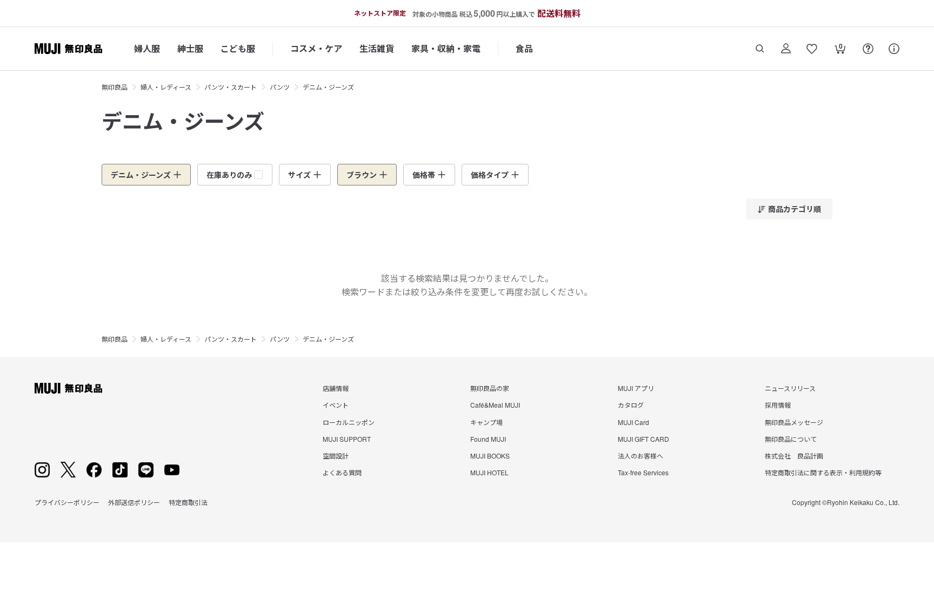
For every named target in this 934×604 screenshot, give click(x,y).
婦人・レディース (166, 86)
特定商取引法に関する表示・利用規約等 (823, 472)
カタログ (631, 404)
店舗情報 (336, 388)
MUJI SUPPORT (347, 438)
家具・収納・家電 (446, 48)
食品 (524, 48)
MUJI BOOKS (490, 455)
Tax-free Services (643, 472)
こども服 (238, 48)
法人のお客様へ (640, 455)
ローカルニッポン (349, 422)
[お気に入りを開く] (811, 48)
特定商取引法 (188, 502)
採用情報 (778, 404)
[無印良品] (68, 388)
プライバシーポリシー (67, 502)
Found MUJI (488, 438)
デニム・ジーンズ (328, 86)
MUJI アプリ (636, 388)
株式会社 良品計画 (794, 455)
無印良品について (791, 438)
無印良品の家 (489, 388)
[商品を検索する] (760, 48)
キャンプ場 (486, 422)
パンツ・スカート (230, 86)
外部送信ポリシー (134, 502)
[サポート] (894, 48)
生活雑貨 (376, 48)
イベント (336, 404)
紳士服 (190, 48)
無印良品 (115, 86)
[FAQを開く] (868, 48)
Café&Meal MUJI (495, 404)
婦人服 (147, 48)
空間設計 (336, 455)
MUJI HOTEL (489, 472)
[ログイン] (786, 48)
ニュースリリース (790, 388)
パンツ (280, 86)
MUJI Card (633, 422)
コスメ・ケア (316, 48)
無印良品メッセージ (794, 422)
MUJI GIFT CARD (643, 438)
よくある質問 (342, 472)
